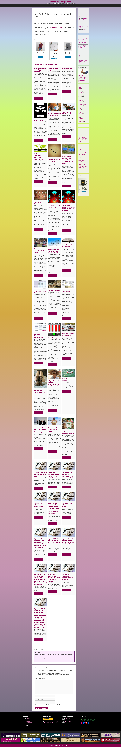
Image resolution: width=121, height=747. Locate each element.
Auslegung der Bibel (54, 291)
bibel (79, 150)
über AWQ (79, 5)
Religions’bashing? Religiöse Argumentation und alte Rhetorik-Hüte (53, 383)
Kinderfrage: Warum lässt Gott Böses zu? (54, 160)
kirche (86, 160)
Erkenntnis (80, 91)
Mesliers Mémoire (81, 112)
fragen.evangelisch (81, 92)
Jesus (79, 159)
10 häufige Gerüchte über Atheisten (54, 206)
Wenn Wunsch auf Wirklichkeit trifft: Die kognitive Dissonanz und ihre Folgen (67, 159)
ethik (85, 151)
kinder (84, 160)
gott (85, 154)
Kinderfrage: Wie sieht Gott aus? (67, 113)
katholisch (84, 159)
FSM (79, 93)
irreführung (84, 157)
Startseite (35, 10)
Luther (79, 109)
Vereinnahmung (85, 168)
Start (36, 5)
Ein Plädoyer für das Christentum (68, 380)
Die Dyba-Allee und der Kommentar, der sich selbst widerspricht (82, 19)
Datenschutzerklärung (62, 745)
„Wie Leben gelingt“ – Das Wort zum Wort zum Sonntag (82, 78)
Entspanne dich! (29, 722)
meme (86, 161)
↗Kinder (69, 5)
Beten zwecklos (38, 120)
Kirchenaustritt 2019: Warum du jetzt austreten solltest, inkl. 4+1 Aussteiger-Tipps (83, 53)
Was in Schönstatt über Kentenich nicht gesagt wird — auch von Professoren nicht (82, 138)
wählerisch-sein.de (80, 171)
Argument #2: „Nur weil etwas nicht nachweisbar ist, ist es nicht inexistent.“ (67, 475)
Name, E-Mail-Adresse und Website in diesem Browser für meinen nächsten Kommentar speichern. (54, 704)
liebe (79, 161)
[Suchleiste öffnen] (84, 5)
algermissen (80, 148)
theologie (86, 167)
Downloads (57, 5)
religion (41, 649)
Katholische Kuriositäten (82, 104)
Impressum (56, 745)
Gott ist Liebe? (80, 101)
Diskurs (79, 88)
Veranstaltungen (80, 118)
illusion (85, 156)
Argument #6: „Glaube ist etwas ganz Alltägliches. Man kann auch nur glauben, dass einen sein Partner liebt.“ (40, 543)
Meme (79, 110)
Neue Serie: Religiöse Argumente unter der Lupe (40, 474)
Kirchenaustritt (42, 5)
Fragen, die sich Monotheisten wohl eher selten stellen (82, 30)
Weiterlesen (80, 81)
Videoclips (28, 721)
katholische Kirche (80, 160)
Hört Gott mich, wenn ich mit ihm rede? (54, 114)
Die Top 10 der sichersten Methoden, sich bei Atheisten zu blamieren (68, 207)
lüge (83, 161)
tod (78, 168)
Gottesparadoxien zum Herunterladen (67, 292)
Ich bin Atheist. (80, 40)
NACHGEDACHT (80, 113)
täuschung (81, 168)
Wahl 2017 (80, 119)
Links (27, 719)
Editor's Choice (80, 89)
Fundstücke (80, 95)
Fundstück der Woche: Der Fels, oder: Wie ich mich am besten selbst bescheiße (83, 46)
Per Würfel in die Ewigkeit (53, 69)
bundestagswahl (80, 151)
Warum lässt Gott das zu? (67, 69)
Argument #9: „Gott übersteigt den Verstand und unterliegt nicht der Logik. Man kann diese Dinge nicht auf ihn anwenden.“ (40, 579)
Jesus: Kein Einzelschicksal (38, 203)
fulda (85, 152)
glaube (82, 154)
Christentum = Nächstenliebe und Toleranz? (39, 250)
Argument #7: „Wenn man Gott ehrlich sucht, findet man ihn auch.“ (54, 541)
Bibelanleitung (52, 338)
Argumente (37, 649)
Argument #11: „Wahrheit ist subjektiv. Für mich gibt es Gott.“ (67, 576)
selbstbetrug (79, 167)
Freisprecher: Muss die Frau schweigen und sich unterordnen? (40, 430)
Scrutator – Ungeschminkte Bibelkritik (55, 27)
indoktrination (80, 157)
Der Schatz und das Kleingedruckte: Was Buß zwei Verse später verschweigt (82, 130)
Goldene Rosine (80, 100)
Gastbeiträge (80, 96)
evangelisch (80, 152)
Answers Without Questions (60, 1)
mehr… (74, 5)
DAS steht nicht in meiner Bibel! (67, 246)
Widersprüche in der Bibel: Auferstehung (40, 292)
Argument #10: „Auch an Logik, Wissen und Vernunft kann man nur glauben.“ (54, 577)
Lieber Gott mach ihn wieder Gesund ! (68, 334)
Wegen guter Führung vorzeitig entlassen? (39, 392)
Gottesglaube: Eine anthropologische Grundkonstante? (53, 251)
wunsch (85, 169)
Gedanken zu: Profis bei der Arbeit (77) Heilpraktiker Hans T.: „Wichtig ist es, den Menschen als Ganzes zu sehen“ (83, 25)
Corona (84, 151)
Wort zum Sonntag (50, 5)
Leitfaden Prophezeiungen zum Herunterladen (40, 335)
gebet (79, 154)
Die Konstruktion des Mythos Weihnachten (68, 432)
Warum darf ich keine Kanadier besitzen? (52, 429)
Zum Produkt (40, 57)
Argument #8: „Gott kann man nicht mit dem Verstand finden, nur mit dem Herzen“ (68, 541)
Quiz (79, 114)
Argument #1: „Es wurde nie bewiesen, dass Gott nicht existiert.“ (54, 475)
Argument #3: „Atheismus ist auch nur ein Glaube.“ (40, 504)
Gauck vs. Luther (80, 97)
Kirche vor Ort (80, 105)
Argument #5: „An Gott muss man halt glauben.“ (67, 504)
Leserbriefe (80, 108)
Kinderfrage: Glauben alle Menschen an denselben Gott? (39, 156)
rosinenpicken (84, 166)
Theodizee (83, 167)
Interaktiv (63, 5)
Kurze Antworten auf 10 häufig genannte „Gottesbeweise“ (40, 69)
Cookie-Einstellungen (69, 745)
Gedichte (79, 99)
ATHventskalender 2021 (82, 85)
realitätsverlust (82, 164)
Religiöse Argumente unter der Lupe (43, 10)
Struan (44, 27)
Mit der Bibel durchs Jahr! (70, 718)
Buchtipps (79, 87)
